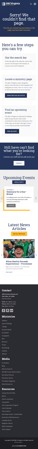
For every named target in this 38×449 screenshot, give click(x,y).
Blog (3, 366)
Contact (19, 163)
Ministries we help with (16, 95)
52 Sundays (5, 363)
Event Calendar (6, 408)
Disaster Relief (6, 330)
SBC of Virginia (11, 4)
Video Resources (7, 384)
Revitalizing (5, 348)
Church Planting (7, 323)
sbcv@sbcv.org (11, 302)
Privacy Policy (18, 442)
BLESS (4, 396)
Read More (9, 272)
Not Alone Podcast (8, 375)
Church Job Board (7, 399)
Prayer (4, 345)
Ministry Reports (7, 369)
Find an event (12, 131)
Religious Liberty (7, 423)
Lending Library (7, 420)
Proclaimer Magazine (8, 381)
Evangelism (5, 336)
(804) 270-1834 (9, 306)
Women (4, 354)
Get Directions (6, 299)
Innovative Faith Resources (10, 417)
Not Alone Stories (7, 378)
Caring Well (5, 402)
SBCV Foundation (7, 426)
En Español (5, 333)
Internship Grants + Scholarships (12, 414)
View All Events (19, 182)
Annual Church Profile (8, 393)
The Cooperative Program (10, 405)
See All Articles (19, 234)
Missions (4, 342)
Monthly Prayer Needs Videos (11, 372)
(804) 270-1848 (11, 304)
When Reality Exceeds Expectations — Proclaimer (19, 262)
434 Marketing (21, 446)
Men (3, 339)
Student (4, 351)
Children (4, 321)
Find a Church (6, 411)
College (4, 327)
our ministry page (26, 87)
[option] (19, 198)
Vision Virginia (6, 429)
